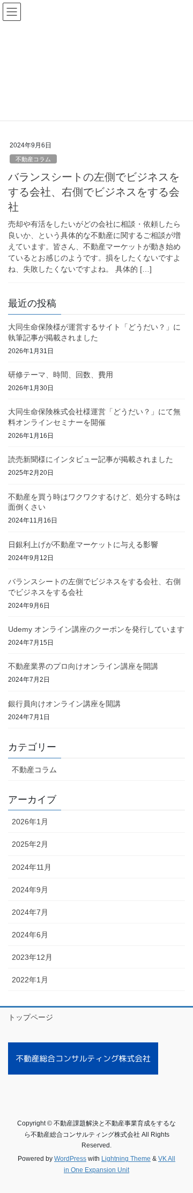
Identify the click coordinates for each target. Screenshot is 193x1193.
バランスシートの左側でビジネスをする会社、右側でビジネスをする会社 (94, 192)
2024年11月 (31, 867)
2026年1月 (30, 821)
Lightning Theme (126, 1158)
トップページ (30, 1017)
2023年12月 (32, 957)
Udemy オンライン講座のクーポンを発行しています (96, 629)
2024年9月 (30, 889)
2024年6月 (30, 934)
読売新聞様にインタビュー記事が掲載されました (90, 459)
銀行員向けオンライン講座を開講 (64, 703)
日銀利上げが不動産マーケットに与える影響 (83, 544)
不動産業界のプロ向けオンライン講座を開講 (83, 666)
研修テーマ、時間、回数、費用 (60, 374)
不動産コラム (33, 159)
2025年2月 (30, 844)
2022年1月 (30, 979)
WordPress (70, 1158)
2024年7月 (30, 912)
